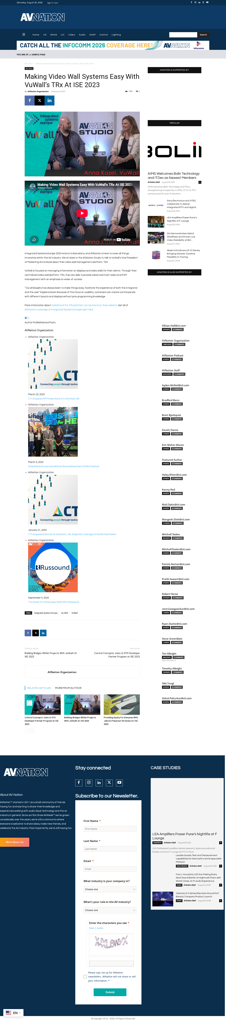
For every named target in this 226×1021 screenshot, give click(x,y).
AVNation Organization (38, 91)
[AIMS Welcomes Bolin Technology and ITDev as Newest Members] (174, 150)
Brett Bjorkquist (171, 415)
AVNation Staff (154, 182)
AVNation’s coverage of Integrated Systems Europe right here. (59, 309)
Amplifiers (157, 842)
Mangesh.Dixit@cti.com (176, 519)
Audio (179, 885)
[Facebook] (191, 3)
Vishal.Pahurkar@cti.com (177, 698)
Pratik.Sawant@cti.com (175, 579)
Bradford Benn (171, 400)
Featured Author (172, 459)
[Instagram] (195, 3)
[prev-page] (27, 731)
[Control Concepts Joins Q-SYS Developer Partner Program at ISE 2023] (43, 704)
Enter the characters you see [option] (108, 923)
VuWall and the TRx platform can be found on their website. (84, 305)
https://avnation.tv (169, 660)
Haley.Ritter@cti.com (174, 474)
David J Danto (170, 430)
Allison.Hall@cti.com (174, 325)
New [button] (91, 928)
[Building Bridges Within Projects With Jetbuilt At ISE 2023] (82, 704)
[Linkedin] (199, 3)
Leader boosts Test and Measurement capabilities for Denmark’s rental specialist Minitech (198, 858)
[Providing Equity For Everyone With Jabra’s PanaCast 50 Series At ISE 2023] (122, 704)
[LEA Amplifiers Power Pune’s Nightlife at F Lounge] (156, 222)
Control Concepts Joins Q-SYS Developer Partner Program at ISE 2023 (117, 655)
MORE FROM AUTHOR (68, 688)
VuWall (75, 613)
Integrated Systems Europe (46, 613)
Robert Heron (170, 594)
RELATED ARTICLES (39, 688)
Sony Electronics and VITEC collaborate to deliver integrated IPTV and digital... (182, 204)
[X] (203, 3)
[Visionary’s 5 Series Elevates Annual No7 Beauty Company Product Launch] (162, 899)
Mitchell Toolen (171, 534)
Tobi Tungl (168, 683)
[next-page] (32, 731)
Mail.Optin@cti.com (173, 504)
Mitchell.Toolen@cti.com (176, 549)
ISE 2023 (29, 64)
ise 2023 (64, 613)
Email (87, 861)
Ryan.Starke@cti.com (174, 623)
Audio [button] (100, 928)
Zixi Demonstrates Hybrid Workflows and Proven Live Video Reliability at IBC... (181, 236)
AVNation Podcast (172, 355)
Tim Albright (169, 653)
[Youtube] (207, 3)
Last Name (91, 841)
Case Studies (182, 866)
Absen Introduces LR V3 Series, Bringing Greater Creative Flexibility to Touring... (183, 253)
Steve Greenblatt (172, 638)
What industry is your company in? (107, 881)
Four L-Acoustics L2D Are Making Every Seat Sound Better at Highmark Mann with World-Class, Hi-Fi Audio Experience (198, 877)
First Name (91, 821)
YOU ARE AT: (23, 54)
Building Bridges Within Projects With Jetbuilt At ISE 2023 (51, 655)
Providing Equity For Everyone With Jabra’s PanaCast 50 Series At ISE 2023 (121, 720)
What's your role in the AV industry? (107, 902)
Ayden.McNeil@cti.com (175, 385)
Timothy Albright (172, 668)
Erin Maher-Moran (173, 444)
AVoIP (179, 900)
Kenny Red (168, 489)
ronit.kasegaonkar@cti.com (178, 608)
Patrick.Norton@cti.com (176, 564)
